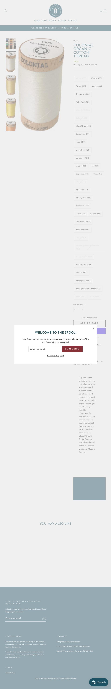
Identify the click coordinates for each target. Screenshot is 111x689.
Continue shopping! (55, 356)
